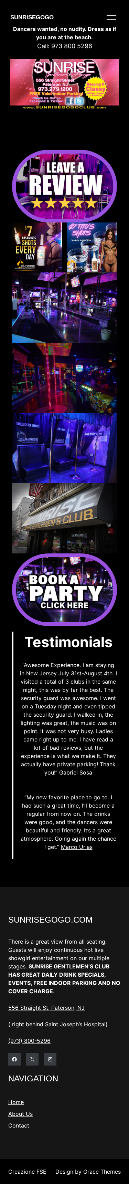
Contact (18, 1125)
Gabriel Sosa (75, 772)
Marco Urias (77, 846)
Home (16, 1102)
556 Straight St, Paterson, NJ (46, 1007)
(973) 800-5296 (29, 1040)
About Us (20, 1113)
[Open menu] (111, 17)
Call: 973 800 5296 (64, 46)
